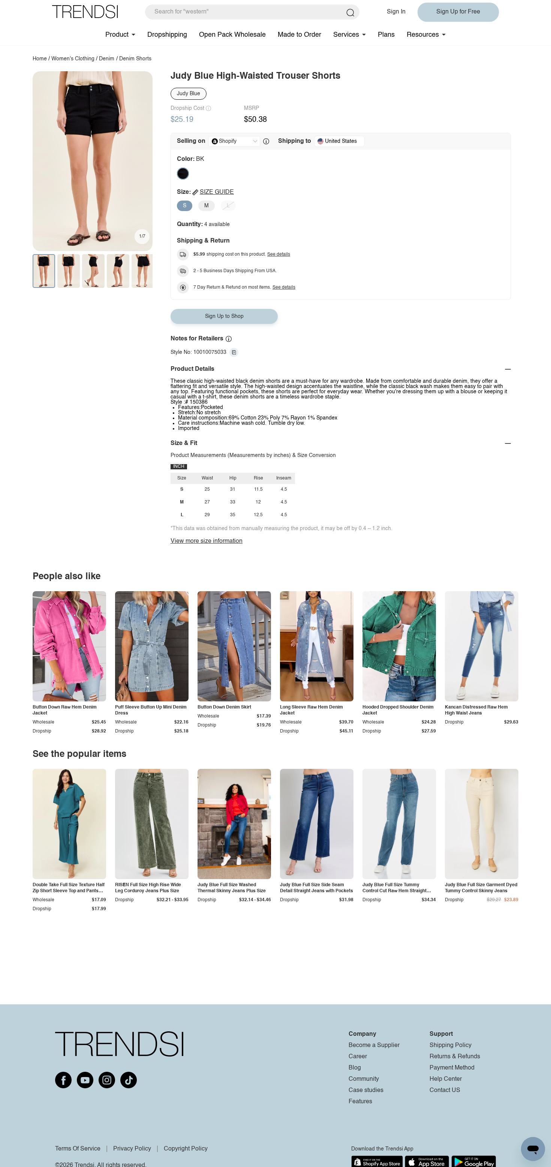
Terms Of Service (77, 1149)
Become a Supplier (374, 1046)
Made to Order (299, 34)
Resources (423, 34)
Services (346, 34)
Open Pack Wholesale (232, 34)
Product (117, 34)
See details (278, 254)
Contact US (445, 1091)
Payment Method (452, 1068)
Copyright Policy (186, 1149)
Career (358, 1057)
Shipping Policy (451, 1046)
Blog (355, 1068)
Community (364, 1079)
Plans (386, 34)
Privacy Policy (132, 1149)
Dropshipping (167, 34)
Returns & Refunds (455, 1057)
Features (360, 1102)
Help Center (446, 1079)
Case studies (366, 1091)
